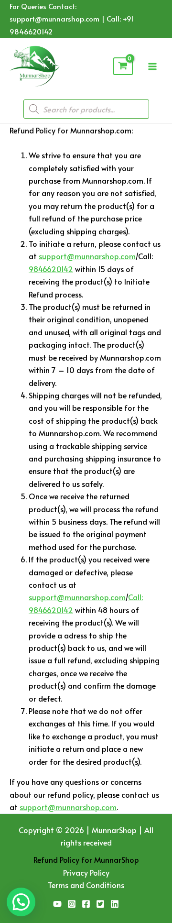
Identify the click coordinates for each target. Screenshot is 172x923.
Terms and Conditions (86, 884)
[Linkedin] (114, 904)
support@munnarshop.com (87, 256)
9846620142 (51, 269)
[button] (21, 902)
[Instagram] (71, 904)
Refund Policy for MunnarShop (86, 859)
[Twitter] (100, 904)
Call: (135, 597)
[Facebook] (86, 904)
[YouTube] (57, 904)
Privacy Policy (86, 872)
